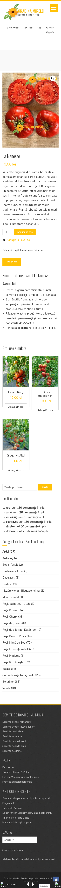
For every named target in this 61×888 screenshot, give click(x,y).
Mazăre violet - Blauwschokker (21, 590)
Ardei (5, 551)
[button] (53, 78)
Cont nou (27, 27)
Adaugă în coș (25, 232)
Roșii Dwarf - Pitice (14, 636)
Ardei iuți (8, 558)
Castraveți (8, 577)
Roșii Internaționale (23, 250)
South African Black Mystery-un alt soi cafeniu (27, 812)
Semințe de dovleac (13, 731)
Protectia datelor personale (17, 781)
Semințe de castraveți (14, 741)
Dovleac (7, 584)
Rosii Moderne (11, 655)
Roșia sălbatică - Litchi (16, 604)
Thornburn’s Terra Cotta (15, 817)
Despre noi (8, 767)
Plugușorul (8, 803)
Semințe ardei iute (12, 736)
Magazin (50, 32)
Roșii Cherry (10, 616)
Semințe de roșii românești (16, 721)
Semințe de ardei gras (14, 746)
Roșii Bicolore (10, 610)
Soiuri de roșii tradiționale (18, 675)
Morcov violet (10, 597)
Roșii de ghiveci (12, 623)
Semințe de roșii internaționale (18, 726)
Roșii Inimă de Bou (14, 642)
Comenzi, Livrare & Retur (15, 772)
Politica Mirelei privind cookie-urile (20, 777)
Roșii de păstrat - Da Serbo (19, 629)
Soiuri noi (38, 250)
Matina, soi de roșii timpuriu (17, 822)
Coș (39, 27)
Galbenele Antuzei (12, 808)
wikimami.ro (8, 859)
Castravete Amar (13, 571)
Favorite (50, 27)
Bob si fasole (10, 564)
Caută (44, 487)
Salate (6, 669)
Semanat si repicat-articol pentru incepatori (26, 798)
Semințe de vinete (12, 751)
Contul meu (12, 27)
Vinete (6, 688)
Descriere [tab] (11, 262)
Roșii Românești (12, 662)
